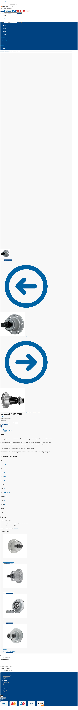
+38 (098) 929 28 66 (4, 39)
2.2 (4, 512)
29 (4, 472)
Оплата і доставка (6, 676)
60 (4, 488)
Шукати (19, 13)
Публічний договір (7, 674)
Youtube (2, 45)
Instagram (2, 43)
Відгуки (5, 431)
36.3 (5, 504)
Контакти (5, 685)
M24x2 (5, 496)
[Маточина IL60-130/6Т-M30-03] (15, 647)
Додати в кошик (8, 260)
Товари (4, 683)
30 (4, 460)
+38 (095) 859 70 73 (4, 40)
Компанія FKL (6, 682)
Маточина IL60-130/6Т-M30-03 (9, 651)
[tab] (27, 429)
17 (4, 468)
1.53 (5, 508)
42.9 (5, 500)
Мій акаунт (5, 15)
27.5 (5, 476)
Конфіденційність (6, 677)
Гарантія (4, 678)
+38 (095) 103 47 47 (4, 4)
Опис (4, 429)
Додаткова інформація (7, 430)
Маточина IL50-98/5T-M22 (8, 562)
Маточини (7, 51)
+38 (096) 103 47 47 (13, 4)
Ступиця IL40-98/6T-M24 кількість (7, 422)
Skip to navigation (3, 1)
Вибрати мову (3, 8)
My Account (2, 37)
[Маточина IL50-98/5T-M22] (15, 557)
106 (5, 484)
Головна (2, 51)
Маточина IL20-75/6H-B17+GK (9, 621)
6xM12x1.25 (7, 492)
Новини (4, 684)
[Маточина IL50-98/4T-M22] (15, 587)
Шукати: (2, 13)
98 (4, 480)
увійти (19, 525)
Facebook (2, 42)
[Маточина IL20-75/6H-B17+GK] (15, 617)
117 (5, 464)
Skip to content (11, 1)
